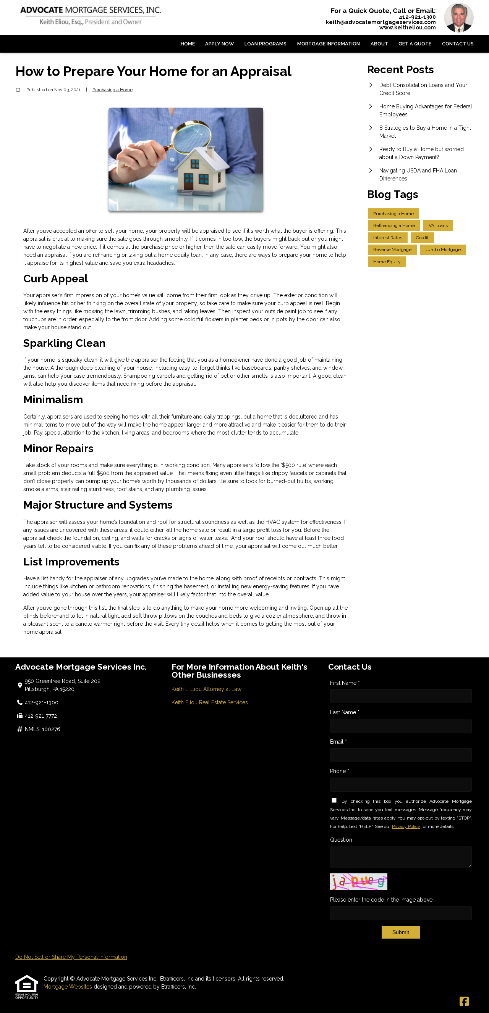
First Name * (345, 683)
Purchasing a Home (112, 89)
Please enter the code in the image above (381, 900)
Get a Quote (414, 44)
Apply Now (219, 44)
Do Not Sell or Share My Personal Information (71, 957)
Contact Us (458, 44)
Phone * (339, 771)
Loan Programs (265, 44)
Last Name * (344, 712)
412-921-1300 (417, 17)
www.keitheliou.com (407, 27)
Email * (338, 742)
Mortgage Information (328, 44)
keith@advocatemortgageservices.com (381, 22)
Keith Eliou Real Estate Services (210, 702)
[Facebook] (464, 1002)
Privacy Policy (406, 826)
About (379, 44)
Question (341, 840)
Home (188, 44)
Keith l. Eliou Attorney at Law (206, 689)
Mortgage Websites (69, 987)
